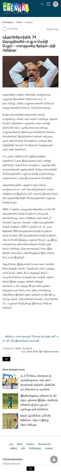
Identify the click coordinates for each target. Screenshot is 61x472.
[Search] (41, 4)
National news (50, 351)
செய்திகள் (29, 22)
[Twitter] (10, 316)
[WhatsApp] (15, 316)
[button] (6, 359)
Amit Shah (32, 351)
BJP (40, 351)
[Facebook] (5, 316)
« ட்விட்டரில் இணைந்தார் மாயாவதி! (21, 340)
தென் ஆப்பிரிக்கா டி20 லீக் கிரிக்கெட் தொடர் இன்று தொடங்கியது (35, 420)
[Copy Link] (20, 316)
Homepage (8, 22)
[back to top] (54, 459)
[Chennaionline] (16, 12)
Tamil (19, 22)
